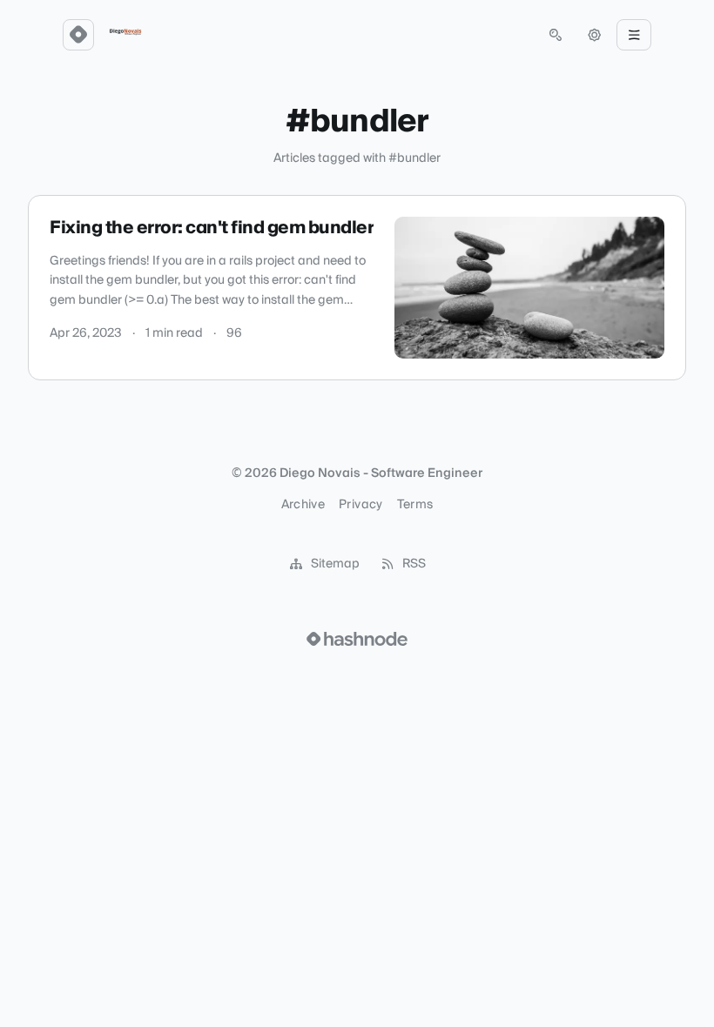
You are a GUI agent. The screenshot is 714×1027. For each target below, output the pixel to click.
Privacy (360, 504)
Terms (415, 504)
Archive (303, 504)
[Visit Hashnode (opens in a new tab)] (357, 638)
